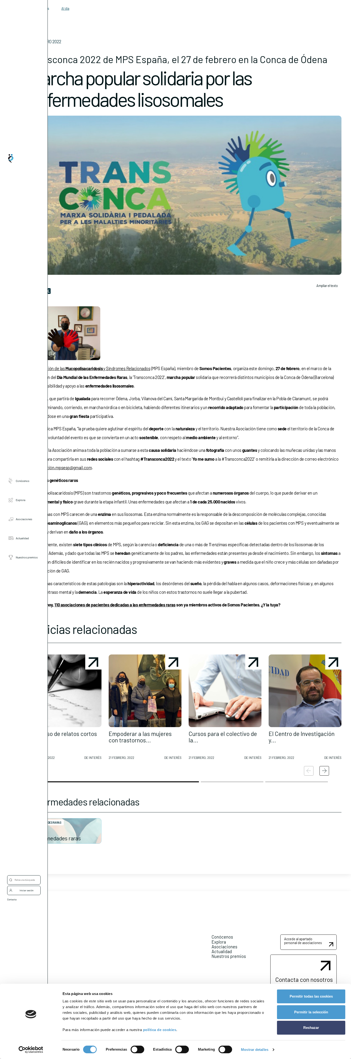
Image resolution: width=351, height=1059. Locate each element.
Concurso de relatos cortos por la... (63, 737)
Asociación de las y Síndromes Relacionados (92, 368)
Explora (20, 499)
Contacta (11, 899)
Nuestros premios (27, 557)
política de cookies (159, 1030)
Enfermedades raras (56, 838)
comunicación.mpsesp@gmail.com (60, 467)
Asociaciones (24, 518)
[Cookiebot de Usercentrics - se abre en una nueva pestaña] (31, 1049)
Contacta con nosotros (304, 979)
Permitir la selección (311, 1012)
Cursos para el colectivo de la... (223, 737)
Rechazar (311, 1028)
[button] (65, 708)
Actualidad (22, 538)
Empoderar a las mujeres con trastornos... (140, 737)
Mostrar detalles (254, 1050)
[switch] (137, 1049)
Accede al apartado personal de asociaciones (303, 941)
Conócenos (22, 480)
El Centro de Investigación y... (302, 737)
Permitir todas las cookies (311, 996)
